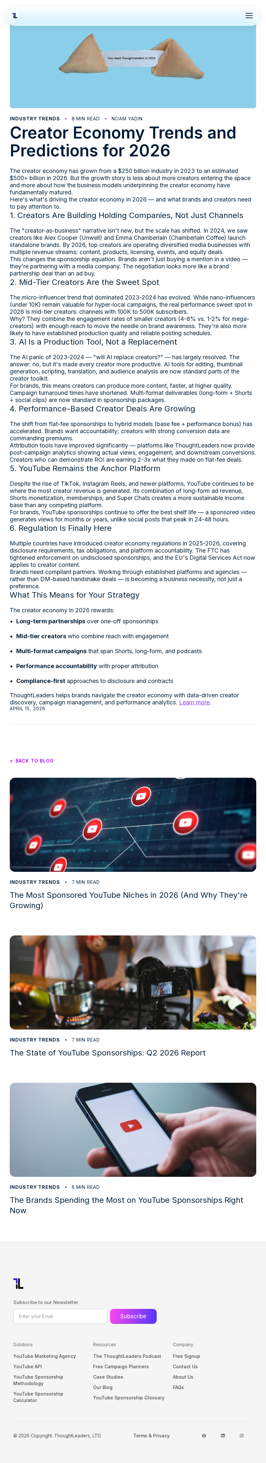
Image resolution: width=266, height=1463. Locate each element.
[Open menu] (249, 15)
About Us (183, 1377)
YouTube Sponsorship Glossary (128, 1397)
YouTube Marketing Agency (44, 1356)
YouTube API (27, 1366)
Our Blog (103, 1387)
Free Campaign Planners (121, 1366)
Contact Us (185, 1366)
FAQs (178, 1387)
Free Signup (186, 1356)
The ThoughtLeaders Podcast (127, 1356)
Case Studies (108, 1377)
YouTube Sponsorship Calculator (38, 1397)
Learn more (194, 702)
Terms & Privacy (151, 1435)
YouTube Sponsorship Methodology (38, 1380)
